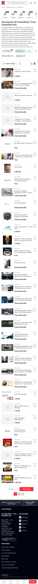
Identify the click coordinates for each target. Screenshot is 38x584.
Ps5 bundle (18, 167)
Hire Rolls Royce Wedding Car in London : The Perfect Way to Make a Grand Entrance (23, 371)
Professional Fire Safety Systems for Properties (22, 132)
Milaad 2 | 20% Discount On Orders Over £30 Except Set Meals (23, 442)
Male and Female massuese (23, 95)
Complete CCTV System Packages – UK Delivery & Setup (22, 120)
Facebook (25, 520)
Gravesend (19, 56)
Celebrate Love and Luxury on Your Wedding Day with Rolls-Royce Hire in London (23, 299)
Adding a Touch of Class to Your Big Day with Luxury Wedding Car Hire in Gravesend (23, 287)
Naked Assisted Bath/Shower (19, 419)
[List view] (35, 63)
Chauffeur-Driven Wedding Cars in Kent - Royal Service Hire (23, 383)
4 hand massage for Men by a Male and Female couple (23, 454)
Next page (26, 489)
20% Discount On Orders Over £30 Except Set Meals (23, 251)
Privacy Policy (5, 550)
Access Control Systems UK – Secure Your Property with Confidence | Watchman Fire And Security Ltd (23, 156)
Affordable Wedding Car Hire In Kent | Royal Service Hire (23, 347)
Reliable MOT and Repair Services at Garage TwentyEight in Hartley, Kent (23, 180)
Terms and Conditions (8, 547)
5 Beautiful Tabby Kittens (22, 71)
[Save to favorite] (34, 71)
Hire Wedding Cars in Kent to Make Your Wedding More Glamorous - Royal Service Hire (23, 311)
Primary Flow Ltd (19, 263)
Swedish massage (20, 394)
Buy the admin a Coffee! (8, 562)
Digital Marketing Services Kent (23, 478)
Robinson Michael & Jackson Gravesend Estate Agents (23, 108)
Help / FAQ (4, 559)
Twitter (24, 527)
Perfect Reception (20, 203)
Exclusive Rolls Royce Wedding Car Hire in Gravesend (21, 335)
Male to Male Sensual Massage (21, 407)
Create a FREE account (29, 503)
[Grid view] (31, 63)
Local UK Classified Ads (8, 553)
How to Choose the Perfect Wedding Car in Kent (23, 323)
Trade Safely (5, 556)
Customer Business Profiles (9, 568)
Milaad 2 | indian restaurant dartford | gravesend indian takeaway (23, 239)
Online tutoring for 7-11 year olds (23, 227)
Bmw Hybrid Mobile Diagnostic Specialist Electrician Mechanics (21, 215)
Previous (11, 489)
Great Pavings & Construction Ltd (19, 430)
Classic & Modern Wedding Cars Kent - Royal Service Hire (23, 359)
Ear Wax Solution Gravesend (23, 143)
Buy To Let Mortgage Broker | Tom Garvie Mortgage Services (23, 84)
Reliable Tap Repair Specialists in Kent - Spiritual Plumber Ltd (23, 191)
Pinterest (24, 524)
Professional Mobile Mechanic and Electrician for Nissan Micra (23, 275)
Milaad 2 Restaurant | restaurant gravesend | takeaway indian (22, 466)
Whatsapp (25, 517)
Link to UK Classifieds (7, 565)
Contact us (4, 575)
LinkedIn (24, 530)
